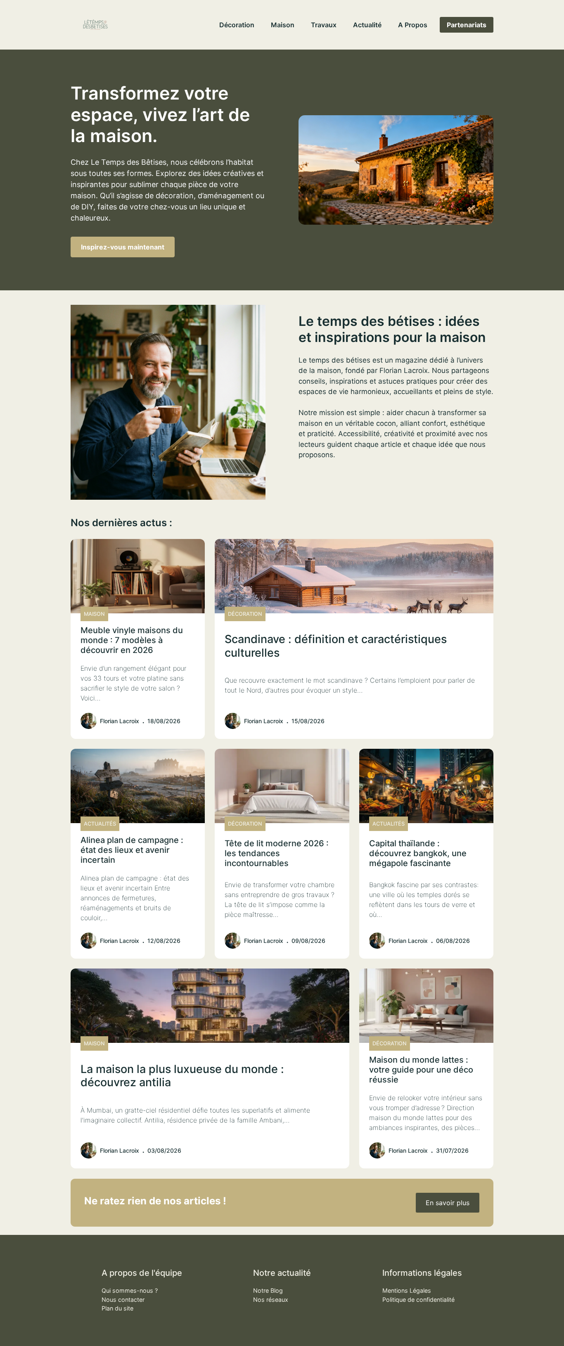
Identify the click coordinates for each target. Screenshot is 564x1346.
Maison (282, 25)
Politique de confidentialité (418, 1299)
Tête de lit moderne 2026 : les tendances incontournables (277, 853)
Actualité (367, 25)
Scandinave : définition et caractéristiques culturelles (336, 645)
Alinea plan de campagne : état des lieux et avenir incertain (132, 850)
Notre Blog (268, 1290)
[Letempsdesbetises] (95, 25)
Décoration (236, 25)
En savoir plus (447, 1203)
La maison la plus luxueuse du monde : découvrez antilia (182, 1075)
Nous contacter (123, 1299)
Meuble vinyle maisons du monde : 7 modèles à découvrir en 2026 (132, 640)
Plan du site (117, 1308)
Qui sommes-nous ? (130, 1290)
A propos (412, 25)
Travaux (324, 25)
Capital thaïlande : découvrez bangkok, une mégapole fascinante (418, 853)
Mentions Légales (406, 1290)
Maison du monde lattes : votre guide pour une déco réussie (421, 1070)
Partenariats (466, 25)
